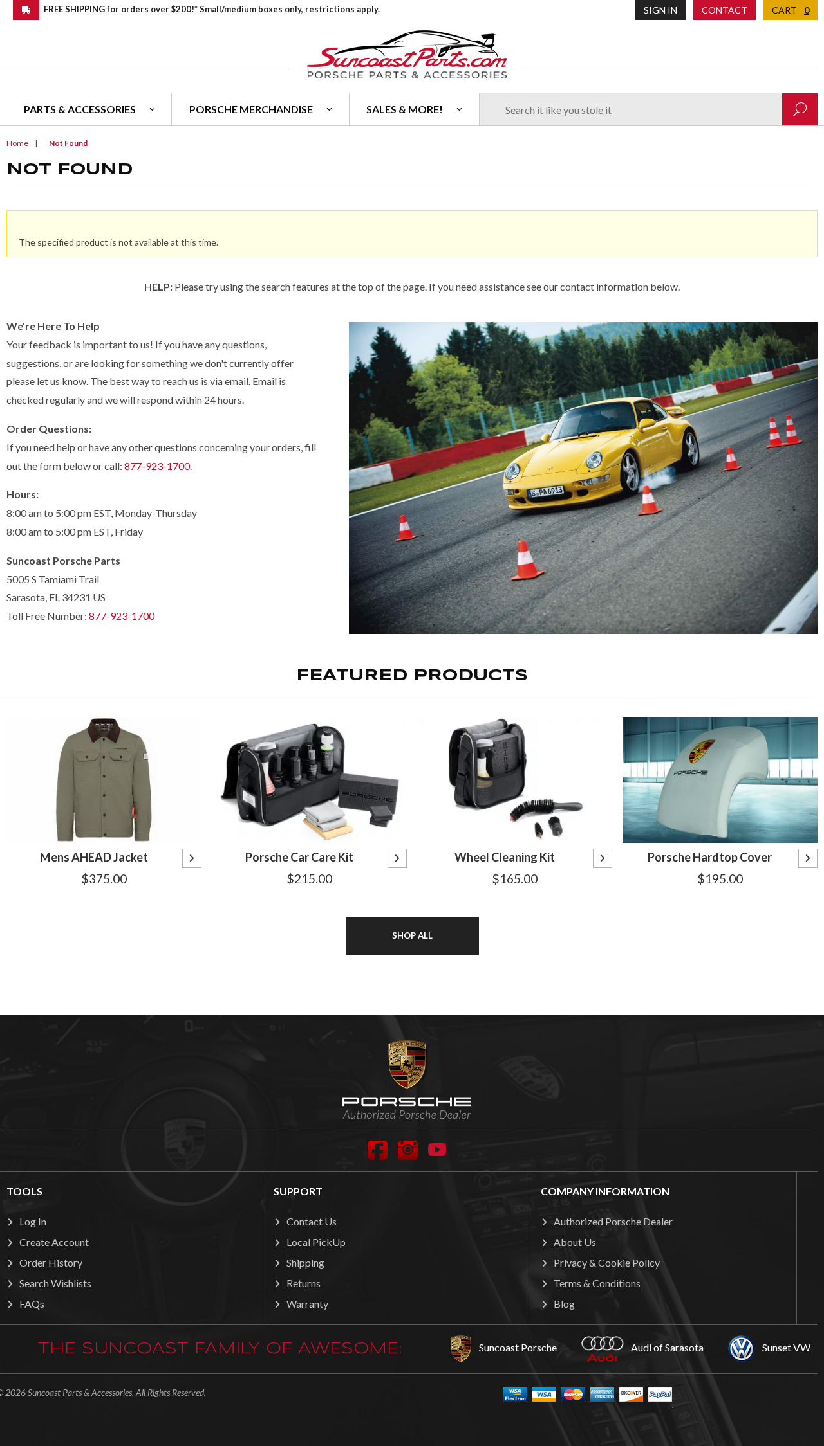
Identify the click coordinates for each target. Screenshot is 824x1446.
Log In (32, 1221)
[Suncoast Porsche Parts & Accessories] (407, 53)
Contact (724, 10)
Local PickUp (316, 1242)
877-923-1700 (157, 466)
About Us (575, 1242)
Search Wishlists (55, 1283)
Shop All (412, 935)
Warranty (307, 1303)
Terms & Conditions (597, 1283)
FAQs (31, 1303)
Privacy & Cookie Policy (607, 1262)
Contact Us (311, 1221)
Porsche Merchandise (251, 109)
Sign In (660, 10)
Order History (50, 1262)
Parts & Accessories (80, 109)
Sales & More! (404, 109)
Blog (564, 1303)
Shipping (305, 1262)
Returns (303, 1283)
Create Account (54, 1242)
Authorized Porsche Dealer (613, 1221)
